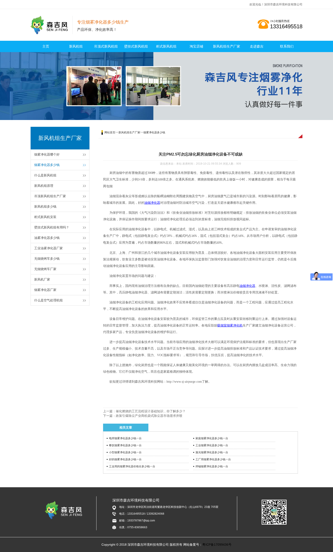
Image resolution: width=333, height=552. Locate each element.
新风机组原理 (43, 185)
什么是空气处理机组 (48, 300)
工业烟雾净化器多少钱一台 (211, 445)
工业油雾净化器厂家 (48, 248)
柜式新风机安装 (45, 217)
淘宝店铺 (196, 46)
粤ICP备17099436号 (217, 544)
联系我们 (287, 46)
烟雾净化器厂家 (45, 290)
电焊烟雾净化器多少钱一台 (125, 438)
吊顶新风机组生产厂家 (50, 196)
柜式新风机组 (166, 46)
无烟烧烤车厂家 (45, 269)
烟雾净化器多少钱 (47, 165)
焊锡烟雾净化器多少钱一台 (211, 466)
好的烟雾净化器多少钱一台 (125, 459)
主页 (45, 46)
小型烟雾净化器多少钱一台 (125, 452)
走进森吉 (256, 46)
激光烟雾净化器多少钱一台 (211, 452)
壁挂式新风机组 (136, 46)
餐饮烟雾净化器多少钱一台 (125, 445)
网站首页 (109, 132)
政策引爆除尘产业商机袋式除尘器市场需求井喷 (149, 416)
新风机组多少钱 (45, 206)
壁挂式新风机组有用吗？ (51, 227)
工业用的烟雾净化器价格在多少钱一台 (132, 466)
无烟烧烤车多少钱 (47, 258)
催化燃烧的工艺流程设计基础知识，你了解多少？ (151, 411)
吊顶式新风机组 (106, 46)
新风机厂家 (42, 279)
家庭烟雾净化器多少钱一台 (211, 438)
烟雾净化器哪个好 (47, 154)
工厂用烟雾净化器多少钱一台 (213, 459)
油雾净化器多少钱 (47, 238)
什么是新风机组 (45, 175)
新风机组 (76, 46)
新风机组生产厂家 (226, 46)
